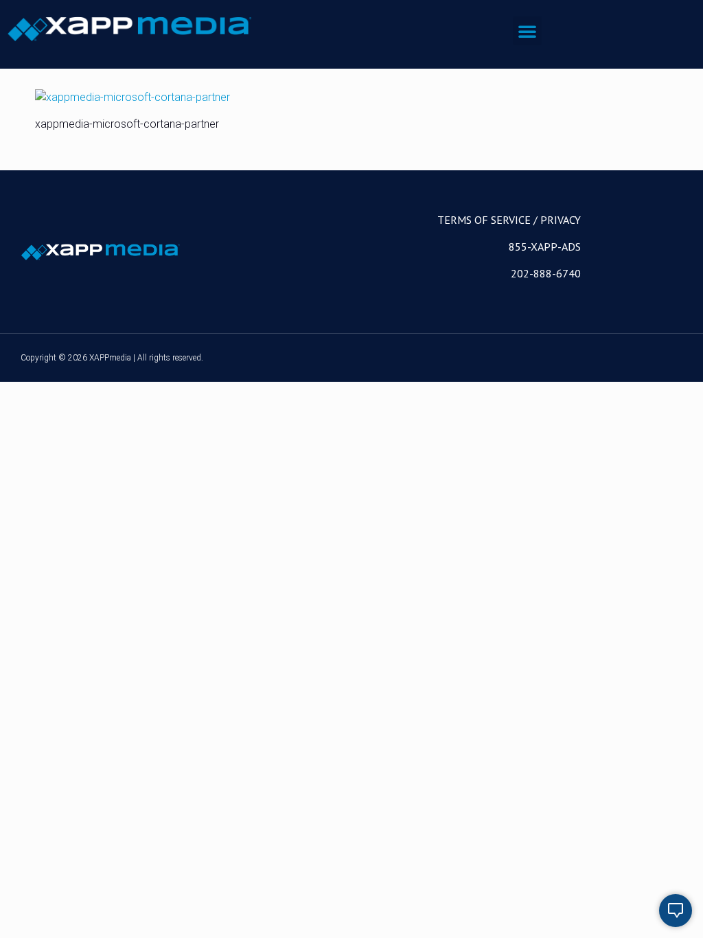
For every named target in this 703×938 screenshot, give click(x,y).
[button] (527, 30)
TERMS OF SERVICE (484, 220)
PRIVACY (560, 220)
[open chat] (675, 910)
